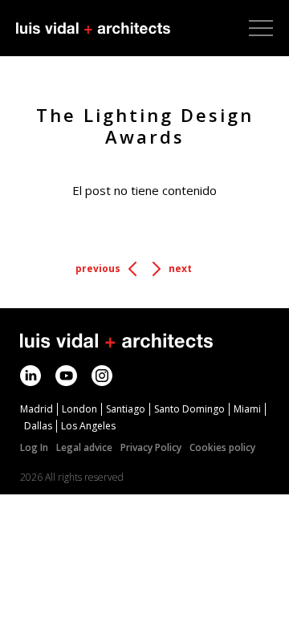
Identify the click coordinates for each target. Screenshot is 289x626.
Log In (34, 447)
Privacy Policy (150, 447)
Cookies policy (222, 447)
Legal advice (84, 447)
